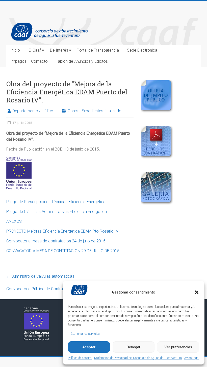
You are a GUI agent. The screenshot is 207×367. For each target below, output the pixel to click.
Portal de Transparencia (98, 50)
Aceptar (88, 347)
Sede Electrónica (142, 50)
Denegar (133, 347)
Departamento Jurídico (32, 110)
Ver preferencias (178, 347)
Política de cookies (80, 358)
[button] (196, 292)
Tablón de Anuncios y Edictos (82, 61)
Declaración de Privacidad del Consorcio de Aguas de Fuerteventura (138, 358)
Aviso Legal (191, 358)
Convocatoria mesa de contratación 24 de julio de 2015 (56, 241)
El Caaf (35, 50)
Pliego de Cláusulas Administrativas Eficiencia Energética (56, 211)
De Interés (59, 50)
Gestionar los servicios (85, 334)
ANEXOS (14, 221)
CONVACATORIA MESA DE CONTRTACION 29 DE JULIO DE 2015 (62, 250)
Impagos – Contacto (29, 61)
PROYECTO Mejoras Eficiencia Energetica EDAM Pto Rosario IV (62, 231)
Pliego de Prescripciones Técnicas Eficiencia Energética (56, 201)
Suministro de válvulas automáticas (40, 276)
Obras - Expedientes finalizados (95, 110)
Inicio (15, 50)
